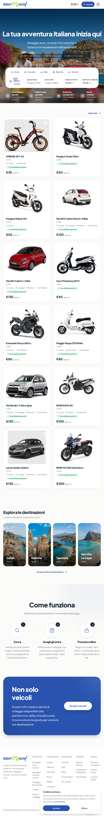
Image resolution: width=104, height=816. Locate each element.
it (77, 4)
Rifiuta (84, 808)
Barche (59, 72)
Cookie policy (59, 801)
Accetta (56, 808)
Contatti (65, 762)
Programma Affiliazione (81, 770)
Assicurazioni (67, 777)
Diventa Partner (79, 763)
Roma (49, 777)
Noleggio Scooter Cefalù (36, 775)
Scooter (32, 72)
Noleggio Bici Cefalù (37, 783)
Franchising (81, 777)
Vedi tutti (92, 113)
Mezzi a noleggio (36, 795)
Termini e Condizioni (95, 763)
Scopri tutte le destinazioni (50, 572)
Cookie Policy (94, 778)
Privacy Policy (94, 770)
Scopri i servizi (78, 705)
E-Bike (35, 789)
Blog (63, 772)
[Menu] (98, 4)
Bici (46, 72)
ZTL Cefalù (66, 781)
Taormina (51, 772)
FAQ (63, 767)
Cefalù (50, 762)
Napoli (50, 781)
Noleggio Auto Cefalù (36, 765)
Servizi (75, 72)
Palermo (50, 767)
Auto (16, 72)
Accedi (89, 4)
